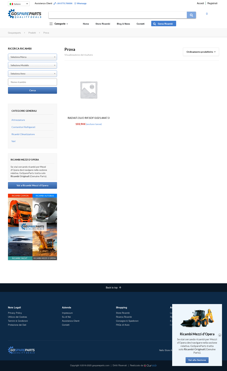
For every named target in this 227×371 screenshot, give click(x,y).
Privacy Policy (15, 312)
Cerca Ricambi (165, 23)
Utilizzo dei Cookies (17, 316)
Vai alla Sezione (197, 360)
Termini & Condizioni (18, 320)
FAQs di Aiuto (122, 324)
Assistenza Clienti (70, 320)
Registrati (212, 3)
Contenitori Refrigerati (23, 127)
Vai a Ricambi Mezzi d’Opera (32, 185)
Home (86, 23)
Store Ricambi (103, 23)
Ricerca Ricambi (124, 316)
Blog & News (123, 23)
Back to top (112, 287)
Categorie (59, 23)
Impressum (67, 312)
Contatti (141, 23)
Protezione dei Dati (17, 324)
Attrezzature (18, 119)
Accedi (200, 3)
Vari (13, 141)
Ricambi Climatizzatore (23, 134)
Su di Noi (66, 316)
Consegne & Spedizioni (127, 320)
